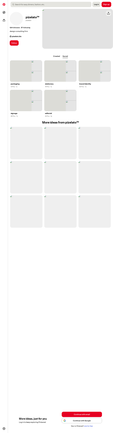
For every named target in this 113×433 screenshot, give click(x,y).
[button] (15, 28)
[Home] (4, 4)
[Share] (108, 13)
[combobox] (52, 4)
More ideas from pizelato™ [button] (60, 122)
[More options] (4, 428)
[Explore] (4, 12)
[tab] (56, 56)
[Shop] (4, 20)
